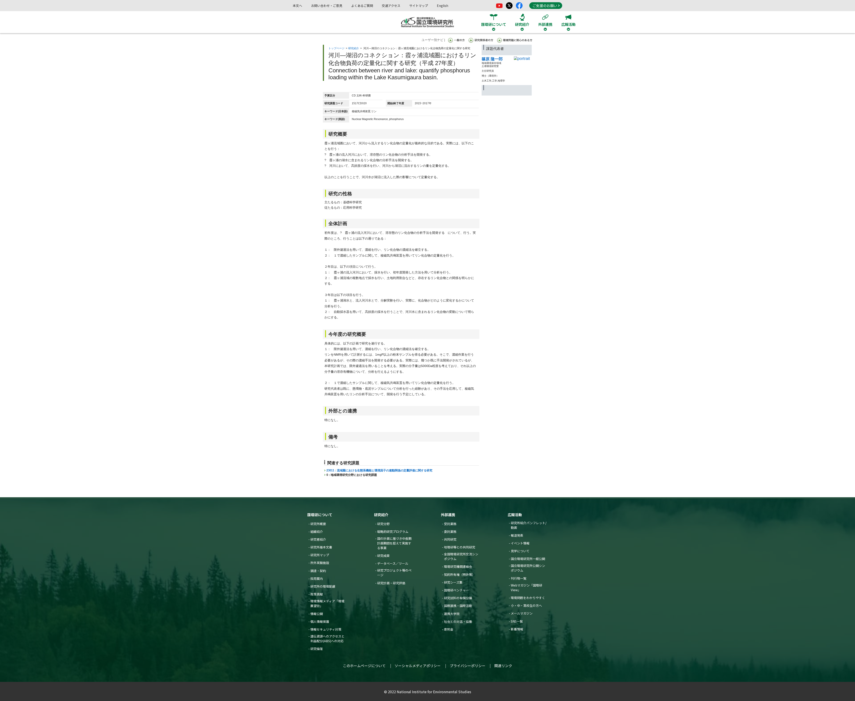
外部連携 (448, 514)
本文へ (297, 5)
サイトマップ (418, 5)
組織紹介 (316, 531)
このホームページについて (364, 665)
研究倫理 (316, 648)
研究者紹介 (318, 539)
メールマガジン (522, 613)
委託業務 (450, 531)
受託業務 (450, 524)
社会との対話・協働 (458, 621)
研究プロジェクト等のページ (394, 572)
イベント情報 (520, 543)
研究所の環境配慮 (322, 586)
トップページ (336, 48)
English (442, 5)
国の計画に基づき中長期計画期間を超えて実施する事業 (394, 543)
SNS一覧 (517, 621)
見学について (520, 551)
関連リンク (503, 665)
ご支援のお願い (544, 5)
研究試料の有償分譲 (458, 598)
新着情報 (517, 629)
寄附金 (448, 629)
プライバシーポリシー (467, 665)
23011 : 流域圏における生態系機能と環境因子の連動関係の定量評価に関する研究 (379, 470)
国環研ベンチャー (456, 590)
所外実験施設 (319, 562)
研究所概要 (318, 524)
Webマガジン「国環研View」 (526, 587)
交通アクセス (391, 5)
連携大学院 (452, 613)
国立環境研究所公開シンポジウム (528, 568)
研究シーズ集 (453, 582)
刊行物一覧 (518, 578)
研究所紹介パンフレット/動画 (528, 525)
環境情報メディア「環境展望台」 (327, 603)
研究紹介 (353, 48)
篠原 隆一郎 (492, 59)
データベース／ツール (392, 563)
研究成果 (383, 555)
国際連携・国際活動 (458, 605)
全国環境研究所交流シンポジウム (461, 556)
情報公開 (316, 613)
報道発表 (517, 535)
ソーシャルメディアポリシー (418, 665)
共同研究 (450, 539)
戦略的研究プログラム (392, 531)
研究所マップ (319, 555)
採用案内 (316, 578)
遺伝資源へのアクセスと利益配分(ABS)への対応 (327, 638)
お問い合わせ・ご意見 (326, 5)
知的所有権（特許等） (459, 574)
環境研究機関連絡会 (458, 566)
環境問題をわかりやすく (528, 597)
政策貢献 (316, 594)
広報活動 (515, 514)
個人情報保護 (319, 621)
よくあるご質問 (362, 5)
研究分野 (383, 524)
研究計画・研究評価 (391, 583)
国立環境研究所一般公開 (528, 558)
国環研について (319, 514)
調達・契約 (318, 571)
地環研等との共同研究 (459, 547)
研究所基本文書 (321, 547)
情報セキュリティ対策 (325, 629)
